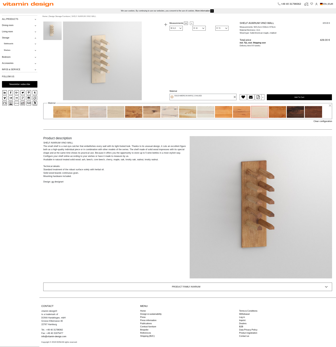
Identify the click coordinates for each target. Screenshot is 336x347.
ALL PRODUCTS (10, 19)
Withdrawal (244, 314)
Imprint (242, 320)
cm (186, 23)
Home (44, 16)
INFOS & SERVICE (11, 69)
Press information (148, 320)
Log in (242, 317)
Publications (146, 323)
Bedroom (6, 57)
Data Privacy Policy (248, 330)
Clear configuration (323, 121)
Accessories (7, 63)
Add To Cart (299, 97)
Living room (7, 31)
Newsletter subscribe (19, 84)
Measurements (176, 23)
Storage (5, 38)
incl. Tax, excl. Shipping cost (253, 43)
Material (173, 91)
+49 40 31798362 (291, 3)
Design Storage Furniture (59, 16)
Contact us (244, 336)
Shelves (7, 50)
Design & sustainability (151, 314)
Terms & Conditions (248, 311)
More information (202, 11)
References (145, 333)
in (191, 23)
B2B (241, 326)
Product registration (248, 333)
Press (143, 317)
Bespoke (144, 330)
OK (212, 11)
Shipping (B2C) (147, 336)
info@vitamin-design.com (53, 336)
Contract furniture (148, 326)
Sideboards (8, 43)
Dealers (242, 323)
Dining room (7, 25)
